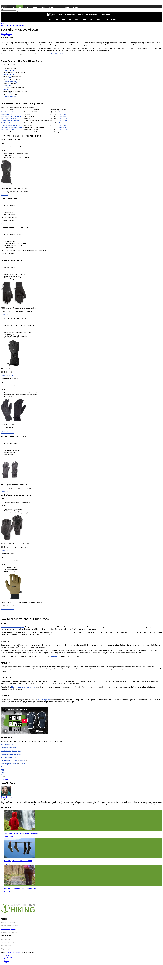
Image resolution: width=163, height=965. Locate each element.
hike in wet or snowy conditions (23, 687)
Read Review (63, 112)
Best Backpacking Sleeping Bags (11, 751)
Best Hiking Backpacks (8, 744)
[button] (83, 67)
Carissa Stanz (8, 837)
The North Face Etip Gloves (9, 118)
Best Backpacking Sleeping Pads (11, 754)
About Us (7, 955)
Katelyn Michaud (6, 34)
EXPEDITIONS (70, 15)
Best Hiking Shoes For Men (9, 764)
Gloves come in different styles (12, 627)
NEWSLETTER (105, 15)
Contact (6, 961)
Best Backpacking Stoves (9, 757)
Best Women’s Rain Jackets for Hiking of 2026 (21, 833)
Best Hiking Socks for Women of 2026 (18, 861)
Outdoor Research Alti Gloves (10, 121)
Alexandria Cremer (10, 892)
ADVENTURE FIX (91, 15)
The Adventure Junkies (12, 952)
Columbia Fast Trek (7, 114)
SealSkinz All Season (7, 123)
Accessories (4, 779)
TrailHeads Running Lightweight (11, 116)
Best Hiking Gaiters (58, 54)
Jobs (5, 963)
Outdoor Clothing (7, 35)
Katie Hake (7, 864)
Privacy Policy (8, 957)
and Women (22, 760)
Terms (6, 959)
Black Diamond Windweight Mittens (12, 127)
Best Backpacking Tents (8, 748)
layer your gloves (43, 699)
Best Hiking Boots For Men (9, 760)
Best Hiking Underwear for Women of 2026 (20, 888)
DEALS (80, 15)
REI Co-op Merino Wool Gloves (10, 125)
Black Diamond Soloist (8, 112)
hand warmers (55, 656)
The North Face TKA (7, 129)
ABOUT (59, 15)
